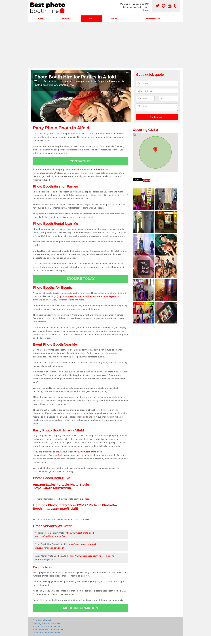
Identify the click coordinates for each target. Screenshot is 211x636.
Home (40, 18)
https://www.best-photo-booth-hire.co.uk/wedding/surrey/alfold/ (88, 296)
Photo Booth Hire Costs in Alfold (47, 629)
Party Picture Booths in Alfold (46, 626)
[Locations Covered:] (32, 3)
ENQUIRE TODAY (80, 279)
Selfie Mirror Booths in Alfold (46, 632)
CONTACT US (81, 161)
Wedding (65, 18)
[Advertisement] (105, 45)
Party (92, 18)
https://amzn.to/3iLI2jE (61, 508)
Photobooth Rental (41, 620)
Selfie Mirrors (153, 18)
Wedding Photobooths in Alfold (47, 623)
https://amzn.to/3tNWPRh (52, 488)
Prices (114, 18)
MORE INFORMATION (80, 608)
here (87, 499)
